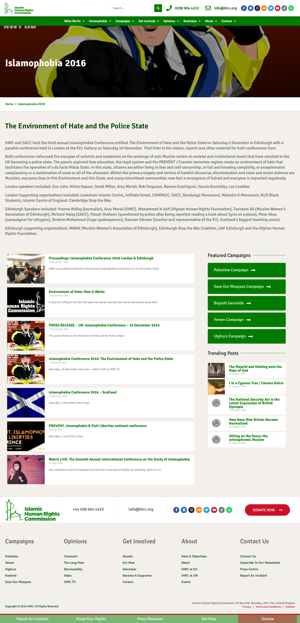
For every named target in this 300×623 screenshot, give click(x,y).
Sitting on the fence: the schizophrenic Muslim (248, 438)
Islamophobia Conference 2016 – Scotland (83, 392)
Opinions (169, 21)
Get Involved (147, 21)
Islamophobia (98, 21)
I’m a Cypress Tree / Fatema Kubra (256, 383)
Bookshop (190, 21)
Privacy (246, 606)
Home (9, 104)
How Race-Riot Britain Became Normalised (253, 421)
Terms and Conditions (268, 606)
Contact (226, 21)
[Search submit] (158, 8)
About (209, 21)
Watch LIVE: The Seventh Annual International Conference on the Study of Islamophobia (119, 459)
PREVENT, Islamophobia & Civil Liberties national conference (98, 426)
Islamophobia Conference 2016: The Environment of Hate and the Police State (111, 358)
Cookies (290, 606)
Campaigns (123, 21)
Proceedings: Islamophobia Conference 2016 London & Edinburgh (101, 258)
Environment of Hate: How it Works (77, 291)
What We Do (72, 21)
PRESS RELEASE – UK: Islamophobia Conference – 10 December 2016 (104, 325)
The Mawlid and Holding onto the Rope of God (255, 368)
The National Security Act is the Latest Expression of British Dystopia (254, 403)
